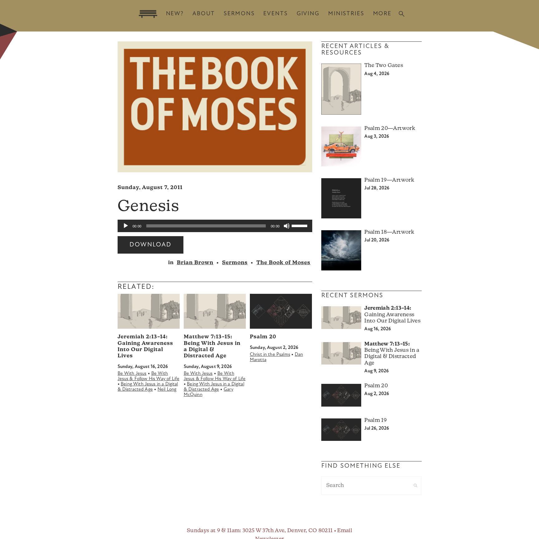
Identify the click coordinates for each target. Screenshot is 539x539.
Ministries (346, 14)
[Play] (126, 226)
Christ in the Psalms (270, 354)
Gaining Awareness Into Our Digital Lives (392, 315)
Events (275, 14)
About (203, 14)
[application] (215, 226)
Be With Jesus (132, 373)
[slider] (300, 225)
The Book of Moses (283, 262)
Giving (308, 14)
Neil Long (167, 389)
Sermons (239, 14)
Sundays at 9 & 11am (213, 530)
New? (175, 14)
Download (150, 245)
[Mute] (287, 226)
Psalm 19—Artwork (389, 180)
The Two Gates (383, 65)
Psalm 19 (375, 420)
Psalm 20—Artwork (389, 128)
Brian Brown (195, 262)
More (382, 14)
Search (402, 14)
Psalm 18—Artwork (389, 232)
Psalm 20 (263, 337)
